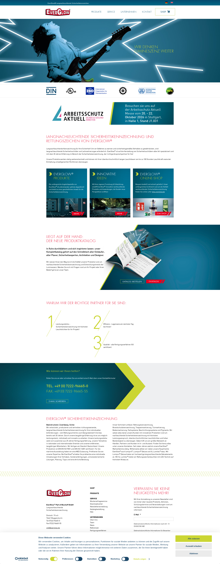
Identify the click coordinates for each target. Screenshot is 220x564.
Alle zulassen (194, 539)
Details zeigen (140, 559)
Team (92, 522)
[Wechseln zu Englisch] (172, 2)
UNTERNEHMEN (96, 517)
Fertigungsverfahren (98, 531)
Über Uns (94, 520)
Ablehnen (193, 553)
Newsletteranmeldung (99, 507)
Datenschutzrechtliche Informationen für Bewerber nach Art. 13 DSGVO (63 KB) (152, 532)
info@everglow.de (53, 528)
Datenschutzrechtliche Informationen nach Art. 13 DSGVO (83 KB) (151, 525)
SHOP (92, 488)
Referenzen (94, 528)
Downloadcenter (96, 504)
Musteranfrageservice (98, 501)
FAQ (91, 512)
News (92, 525)
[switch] (78, 559)
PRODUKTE (94, 493)
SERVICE (93, 499)
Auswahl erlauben (194, 546)
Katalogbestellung (97, 509)
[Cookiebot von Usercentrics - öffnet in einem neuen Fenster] (21, 559)
